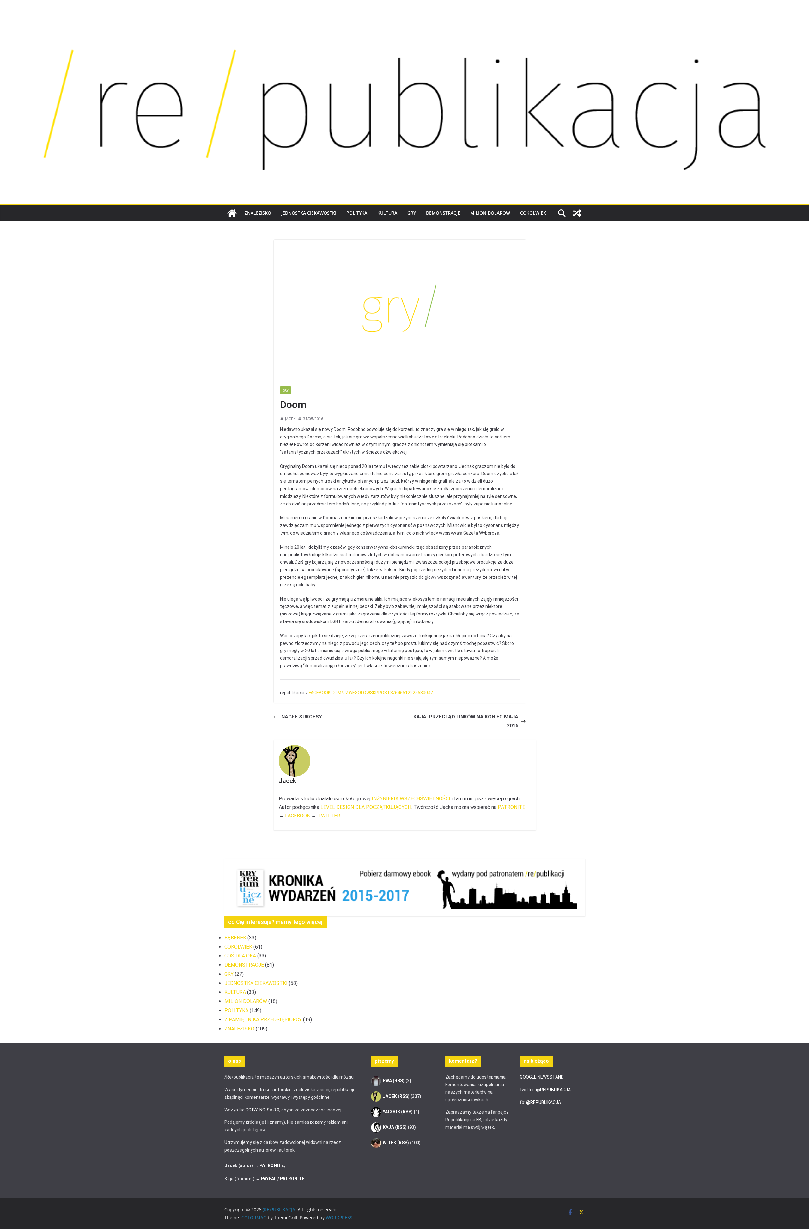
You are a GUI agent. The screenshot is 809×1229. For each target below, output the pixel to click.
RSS (398, 1080)
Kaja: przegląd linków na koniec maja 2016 (465, 721)
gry (411, 213)
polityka (356, 213)
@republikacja (553, 1089)
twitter (329, 816)
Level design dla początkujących (365, 807)
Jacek (290, 418)
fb (478, 1119)
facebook (297, 816)
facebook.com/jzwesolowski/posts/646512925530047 (371, 692)
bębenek (235, 938)
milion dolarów (490, 213)
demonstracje (443, 213)
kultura (387, 213)
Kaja (388, 1127)
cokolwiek (533, 213)
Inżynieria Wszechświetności (411, 799)
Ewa (387, 1080)
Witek (389, 1142)
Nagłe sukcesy (301, 717)
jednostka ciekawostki (308, 213)
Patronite (511, 807)
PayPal (269, 1178)
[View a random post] (577, 213)
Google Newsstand (542, 1076)
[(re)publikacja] (404, 19)
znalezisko (258, 213)
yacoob (391, 1111)
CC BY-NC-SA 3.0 (262, 1109)
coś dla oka (240, 956)
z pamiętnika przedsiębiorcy (263, 1020)
